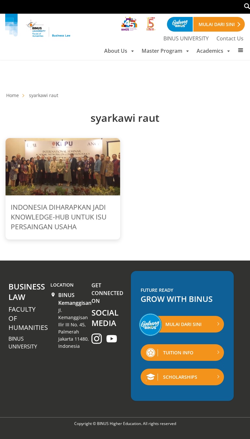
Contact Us (229, 38)
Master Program (162, 50)
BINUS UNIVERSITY (186, 38)
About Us (115, 50)
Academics (210, 50)
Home (12, 95)
